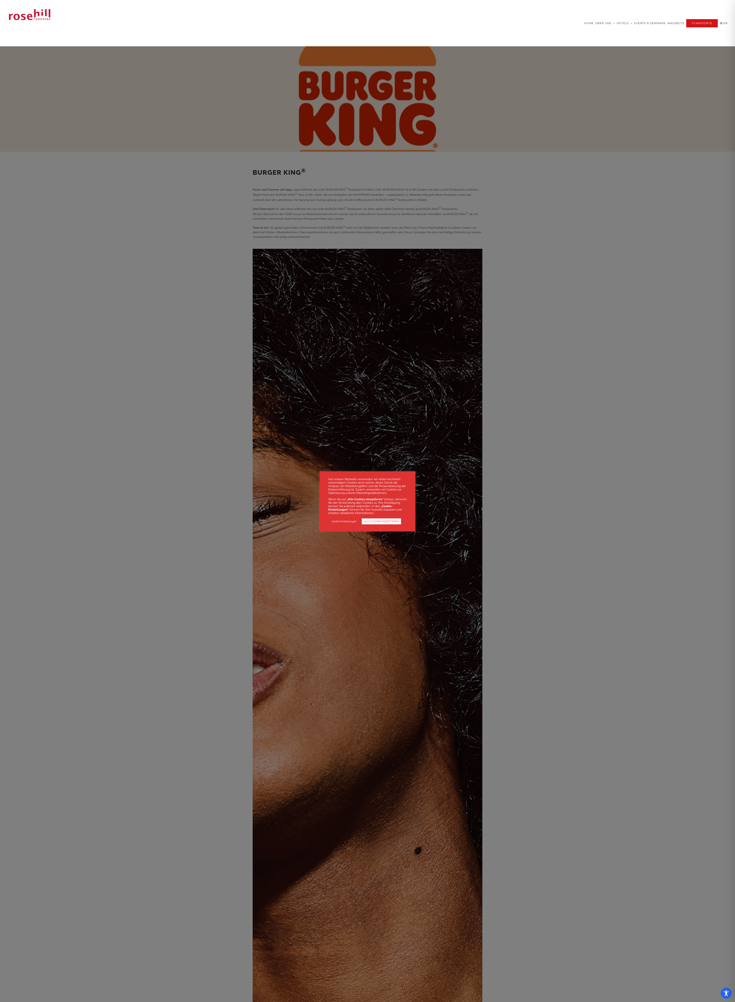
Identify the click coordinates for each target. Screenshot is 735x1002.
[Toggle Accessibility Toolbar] (726, 993)
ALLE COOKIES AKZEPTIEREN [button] (381, 521)
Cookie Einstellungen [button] (344, 521)
